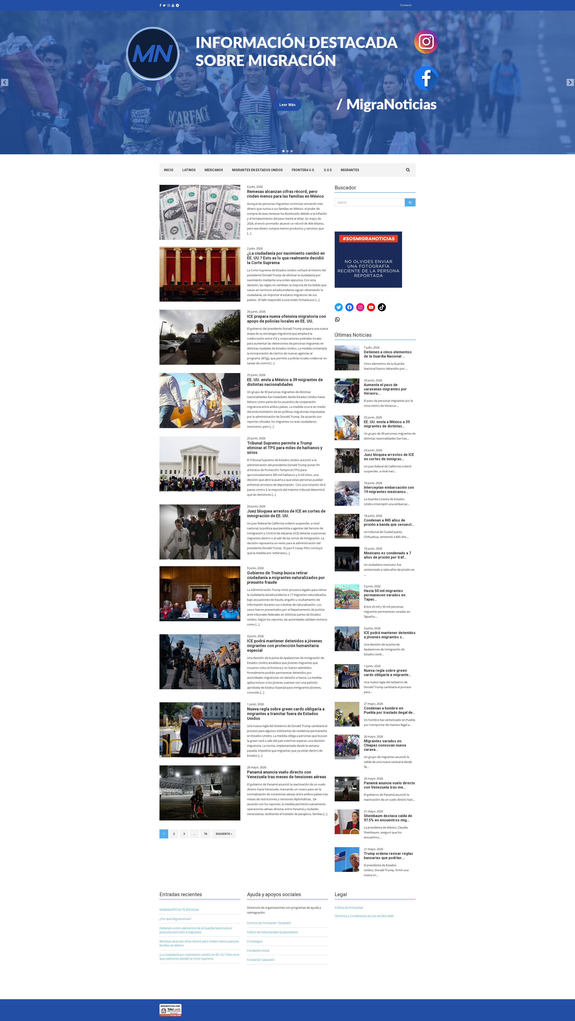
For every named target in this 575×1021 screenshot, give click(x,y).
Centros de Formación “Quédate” (269, 923)
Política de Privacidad (349, 908)
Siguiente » (224, 833)
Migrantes (350, 170)
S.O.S (328, 170)
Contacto (405, 5)
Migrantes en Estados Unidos (257, 170)
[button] (287, 82)
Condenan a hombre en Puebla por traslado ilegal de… (389, 710)
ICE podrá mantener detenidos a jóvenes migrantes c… (390, 635)
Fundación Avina (258, 950)
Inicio (168, 170)
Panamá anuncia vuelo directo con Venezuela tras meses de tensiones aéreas (286, 774)
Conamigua (254, 941)
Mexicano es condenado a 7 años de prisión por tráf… (387, 555)
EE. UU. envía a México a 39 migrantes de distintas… (387, 424)
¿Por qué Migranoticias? (175, 919)
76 (205, 833)
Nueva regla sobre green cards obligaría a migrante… (387, 672)
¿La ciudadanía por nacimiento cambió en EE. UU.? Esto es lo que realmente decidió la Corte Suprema (286, 258)
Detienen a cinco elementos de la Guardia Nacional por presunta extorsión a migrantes (195, 930)
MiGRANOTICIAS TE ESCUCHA (179, 910)
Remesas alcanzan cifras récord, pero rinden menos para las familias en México (285, 194)
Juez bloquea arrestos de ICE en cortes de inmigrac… (389, 457)
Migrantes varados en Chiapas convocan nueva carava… (385, 745)
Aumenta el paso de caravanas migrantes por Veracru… (385, 389)
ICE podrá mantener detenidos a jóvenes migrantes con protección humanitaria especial (284, 646)
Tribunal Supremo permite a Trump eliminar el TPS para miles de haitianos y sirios (284, 448)
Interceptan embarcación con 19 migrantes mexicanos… (389, 489)
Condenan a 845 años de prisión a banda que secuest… (389, 522)
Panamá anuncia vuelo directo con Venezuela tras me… (389, 785)
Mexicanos (214, 170)
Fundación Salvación (260, 960)
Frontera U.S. (303, 170)
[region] (287, 82)
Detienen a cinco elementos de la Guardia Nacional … (388, 354)
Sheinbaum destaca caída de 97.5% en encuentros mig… (388, 818)
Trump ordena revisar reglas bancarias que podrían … (388, 855)
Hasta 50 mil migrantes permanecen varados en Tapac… (384, 595)
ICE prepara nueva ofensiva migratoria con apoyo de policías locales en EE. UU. (286, 318)
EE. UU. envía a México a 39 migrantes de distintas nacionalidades (285, 382)
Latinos (189, 170)
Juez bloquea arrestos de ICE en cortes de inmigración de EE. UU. (286, 513)
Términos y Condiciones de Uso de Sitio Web (364, 916)
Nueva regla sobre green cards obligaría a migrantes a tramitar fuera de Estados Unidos (286, 714)
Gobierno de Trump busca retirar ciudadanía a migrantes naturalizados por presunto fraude (286, 577)
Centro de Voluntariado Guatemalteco (272, 932)
